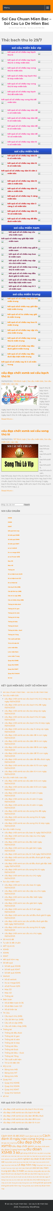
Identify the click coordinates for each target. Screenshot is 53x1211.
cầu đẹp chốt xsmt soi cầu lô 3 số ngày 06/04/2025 (28, 854)
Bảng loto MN (11, 1076)
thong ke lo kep (17, 1183)
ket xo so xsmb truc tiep (43, 1156)
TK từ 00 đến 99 (13, 643)
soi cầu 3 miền (16, 1170)
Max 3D (10, 561)
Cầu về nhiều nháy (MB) (16, 600)
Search (26, 505)
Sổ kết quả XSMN (13, 539)
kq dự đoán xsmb (10, 1162)
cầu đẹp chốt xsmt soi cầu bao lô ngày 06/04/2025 (28, 832)
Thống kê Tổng (13, 634)
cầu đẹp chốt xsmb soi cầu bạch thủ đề (21, 1112)
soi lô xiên (8, 1183)
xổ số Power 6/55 (14, 557)
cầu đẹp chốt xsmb (21, 1144)
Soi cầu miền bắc (36, 381)
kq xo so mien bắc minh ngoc (26, 1162)
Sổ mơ (10, 678)
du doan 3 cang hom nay (13, 1149)
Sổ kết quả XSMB (13, 535)
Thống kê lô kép (13, 617)
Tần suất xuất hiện (14, 639)
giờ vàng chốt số (27, 1153)
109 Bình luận (19, 381)
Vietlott (6, 976)
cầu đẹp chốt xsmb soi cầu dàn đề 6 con (21, 1119)
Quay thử (7, 1079)
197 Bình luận (19, 439)
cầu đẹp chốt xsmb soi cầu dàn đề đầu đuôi (23, 1116)
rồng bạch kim (41, 1165)
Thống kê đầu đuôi (14, 604)
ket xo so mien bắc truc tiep (26, 1156)
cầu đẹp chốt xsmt (42, 1146)
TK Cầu (6, 1013)
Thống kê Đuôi (13, 626)
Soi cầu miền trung (11, 829)
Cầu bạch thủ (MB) (14, 587)
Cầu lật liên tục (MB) (14, 591)
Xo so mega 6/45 (14, 552)
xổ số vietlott (12, 548)
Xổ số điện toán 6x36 (15, 574)
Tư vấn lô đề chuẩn (12, 943)
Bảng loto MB (11, 1069)
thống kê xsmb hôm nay (11, 1186)
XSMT (10, 526)
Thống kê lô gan (13, 609)
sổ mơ (6, 1096)
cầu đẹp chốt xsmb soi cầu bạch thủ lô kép (23, 1109)
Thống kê (11, 570)
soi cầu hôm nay (34, 1174)
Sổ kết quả (8, 963)
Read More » (7, 419)
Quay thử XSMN (13, 665)
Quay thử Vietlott (13, 673)
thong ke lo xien (27, 1183)
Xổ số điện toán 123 (14, 578)
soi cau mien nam (13, 1168)
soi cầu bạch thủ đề (19, 1174)
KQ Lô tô (7, 1066)
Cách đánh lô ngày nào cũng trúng (25, 1137)
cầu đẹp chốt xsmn (23, 1146)
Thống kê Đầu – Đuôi (15, 630)
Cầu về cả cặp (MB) (14, 596)
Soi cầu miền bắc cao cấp (15, 777)
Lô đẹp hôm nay (26, 1164)
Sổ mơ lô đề (8, 939)
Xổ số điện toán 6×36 (14, 1003)
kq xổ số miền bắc (11, 1165)
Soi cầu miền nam (11, 881)
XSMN (10, 522)
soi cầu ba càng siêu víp (34, 1171)
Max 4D (10, 565)
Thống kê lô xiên (13, 613)
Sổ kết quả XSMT (13, 544)
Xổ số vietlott (10, 979)
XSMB (10, 518)
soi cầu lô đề (26, 1177)
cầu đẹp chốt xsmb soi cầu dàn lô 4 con (21, 1122)
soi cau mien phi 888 (27, 1168)
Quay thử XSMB (13, 660)
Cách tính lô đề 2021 (12, 1135)
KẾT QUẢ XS (9, 946)
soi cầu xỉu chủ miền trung (34, 1180)
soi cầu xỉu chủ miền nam (15, 1180)
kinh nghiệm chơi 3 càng (9, 1159)
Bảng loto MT (11, 1073)
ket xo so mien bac (11, 1156)
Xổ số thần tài (12, 583)
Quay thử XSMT (13, 669)
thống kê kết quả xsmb (42, 1183)
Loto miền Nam (13, 652)
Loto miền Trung (13, 656)
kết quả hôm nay (13, 531)
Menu (7, 8)
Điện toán (7, 999)
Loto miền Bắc (13, 647)
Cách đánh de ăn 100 (33, 1136)
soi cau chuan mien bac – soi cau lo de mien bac (26, 21)
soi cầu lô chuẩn (16, 1177)
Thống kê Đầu (13, 621)
